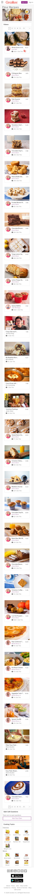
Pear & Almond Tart (18, 641)
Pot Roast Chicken (17, 667)
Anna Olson (15, 75)
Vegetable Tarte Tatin (18, 693)
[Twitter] (25, 871)
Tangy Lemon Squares (18, 254)
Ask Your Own (17, 818)
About (8, 886)
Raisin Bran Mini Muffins (18, 538)
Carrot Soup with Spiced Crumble (12, 383)
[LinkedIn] (15, 871)
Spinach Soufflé (16, 719)
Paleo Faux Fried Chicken (12, 745)
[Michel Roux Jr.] (8, 642)
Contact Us (7, 888)
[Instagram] (8, 871)
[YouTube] (18, 871)
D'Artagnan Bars (17, 73)
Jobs (17, 886)
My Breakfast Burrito (12, 357)
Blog (30, 888)
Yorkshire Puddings (12, 409)
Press (13, 886)
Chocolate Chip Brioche (18, 512)
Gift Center (17, 889)
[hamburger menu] (2, 2)
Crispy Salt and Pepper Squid (12, 331)
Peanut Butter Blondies (18, 176)
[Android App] (17, 881)
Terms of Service (22, 888)
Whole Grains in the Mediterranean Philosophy (18, 47)
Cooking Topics (9, 824)
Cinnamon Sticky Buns (18, 461)
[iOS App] (17, 876)
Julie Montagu (16, 308)
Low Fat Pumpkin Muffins (18, 616)
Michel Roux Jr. (16, 643)
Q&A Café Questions (10, 812)
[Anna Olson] (8, 74)
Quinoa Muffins (16, 306)
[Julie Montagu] (8, 307)
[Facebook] (11, 871)
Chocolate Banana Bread (18, 564)
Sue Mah (14, 49)
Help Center (24, 886)
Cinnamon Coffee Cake (18, 590)
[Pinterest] (22, 871)
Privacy (14, 888)
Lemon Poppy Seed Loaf (18, 280)
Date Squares (16, 99)
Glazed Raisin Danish (18, 435)
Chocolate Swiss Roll (18, 797)
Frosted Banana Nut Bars (18, 202)
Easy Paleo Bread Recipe (12, 771)
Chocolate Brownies (18, 228)
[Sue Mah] (8, 48)
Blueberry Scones (17, 486)
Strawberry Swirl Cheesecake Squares (18, 125)
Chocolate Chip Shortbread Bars (18, 151)
